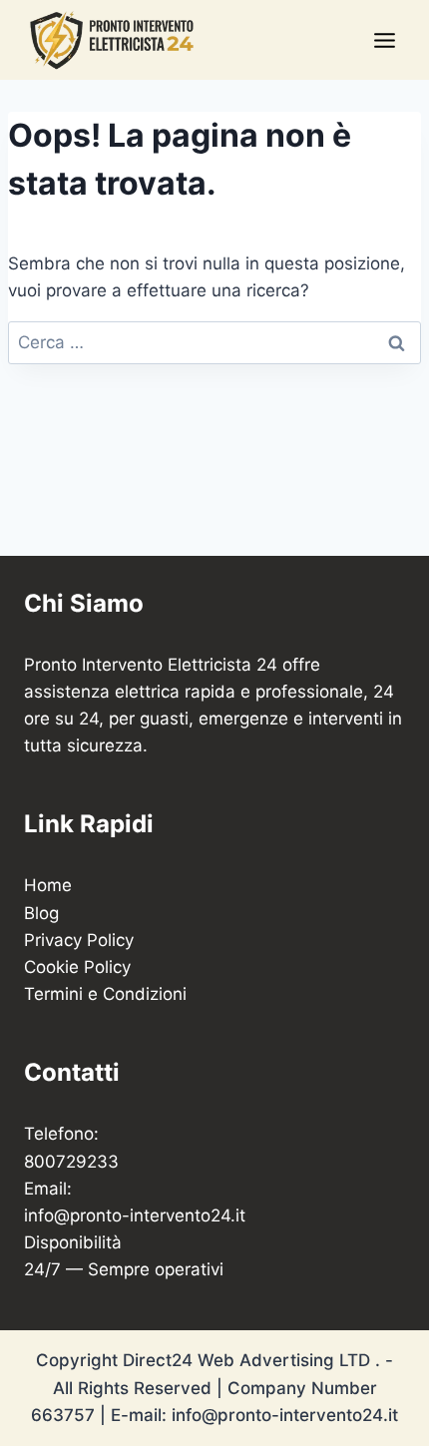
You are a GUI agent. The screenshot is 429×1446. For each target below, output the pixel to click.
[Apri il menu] (384, 40)
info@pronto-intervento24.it (134, 1215)
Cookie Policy (77, 967)
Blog (41, 913)
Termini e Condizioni (105, 994)
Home (48, 885)
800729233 (71, 1162)
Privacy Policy (79, 940)
